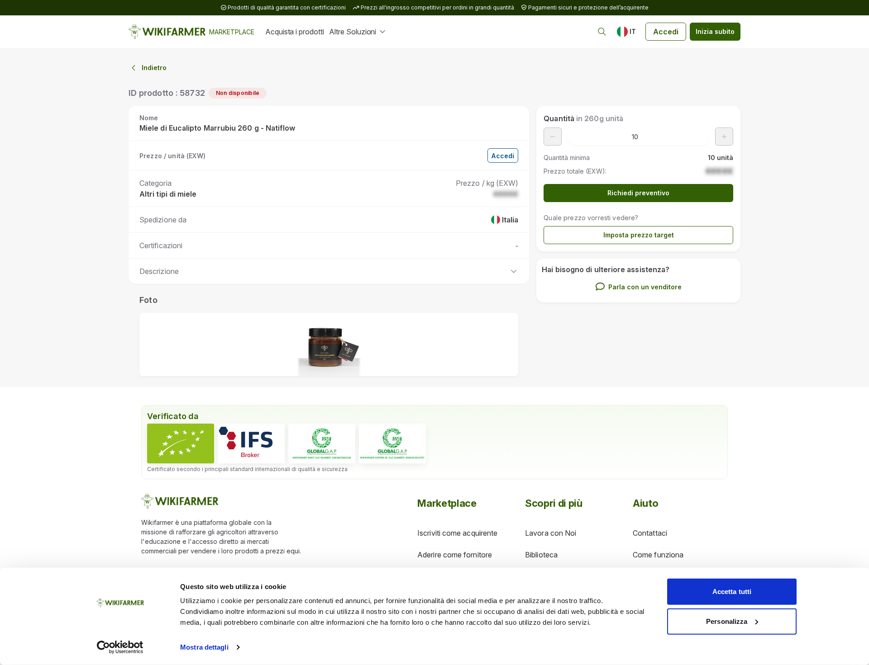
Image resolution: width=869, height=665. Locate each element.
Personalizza (726, 621)
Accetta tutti (731, 591)
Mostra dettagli (204, 647)
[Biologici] (180, 443)
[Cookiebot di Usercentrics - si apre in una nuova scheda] (120, 647)
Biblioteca (541, 554)
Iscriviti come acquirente (457, 533)
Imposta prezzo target (638, 235)
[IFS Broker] (251, 443)
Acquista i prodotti (294, 31)
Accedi (665, 31)
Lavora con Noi (550, 533)
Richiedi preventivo (638, 193)
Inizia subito (715, 31)
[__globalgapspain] (392, 443)
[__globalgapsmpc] (321, 443)
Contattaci (650, 533)
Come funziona (658, 554)
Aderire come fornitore (454, 554)
